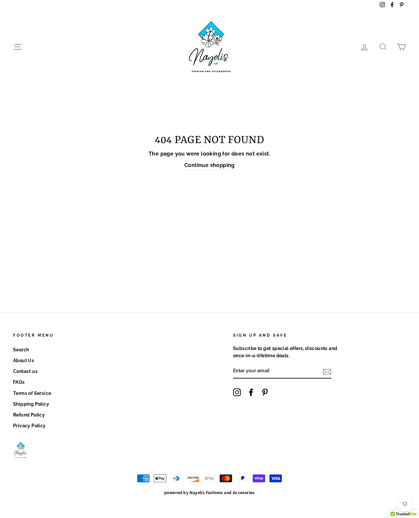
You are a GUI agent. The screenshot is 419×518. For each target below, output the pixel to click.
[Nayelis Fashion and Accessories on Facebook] (251, 392)
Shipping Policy (31, 404)
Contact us (25, 371)
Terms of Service (32, 393)
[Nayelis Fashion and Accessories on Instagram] (237, 392)
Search (21, 349)
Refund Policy (29, 414)
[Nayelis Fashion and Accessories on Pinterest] (265, 392)
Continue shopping (209, 165)
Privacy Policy (29, 425)
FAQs (19, 382)
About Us (23, 360)
